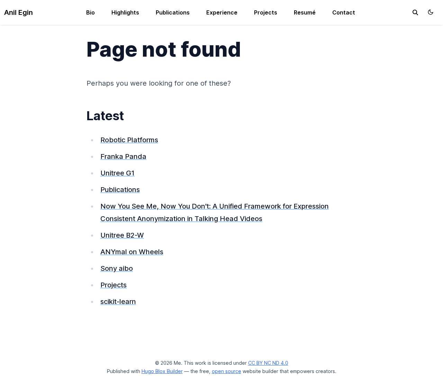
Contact (343, 12)
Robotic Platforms (129, 140)
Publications (173, 12)
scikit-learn (118, 301)
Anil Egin (18, 12)
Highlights (125, 12)
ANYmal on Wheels (131, 252)
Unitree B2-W (122, 235)
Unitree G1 (117, 173)
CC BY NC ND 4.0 (268, 363)
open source (226, 371)
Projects (265, 12)
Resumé (305, 12)
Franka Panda (123, 156)
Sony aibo (116, 268)
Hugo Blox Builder (162, 371)
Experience (221, 12)
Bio (90, 12)
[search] (415, 12)
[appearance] (430, 12)
